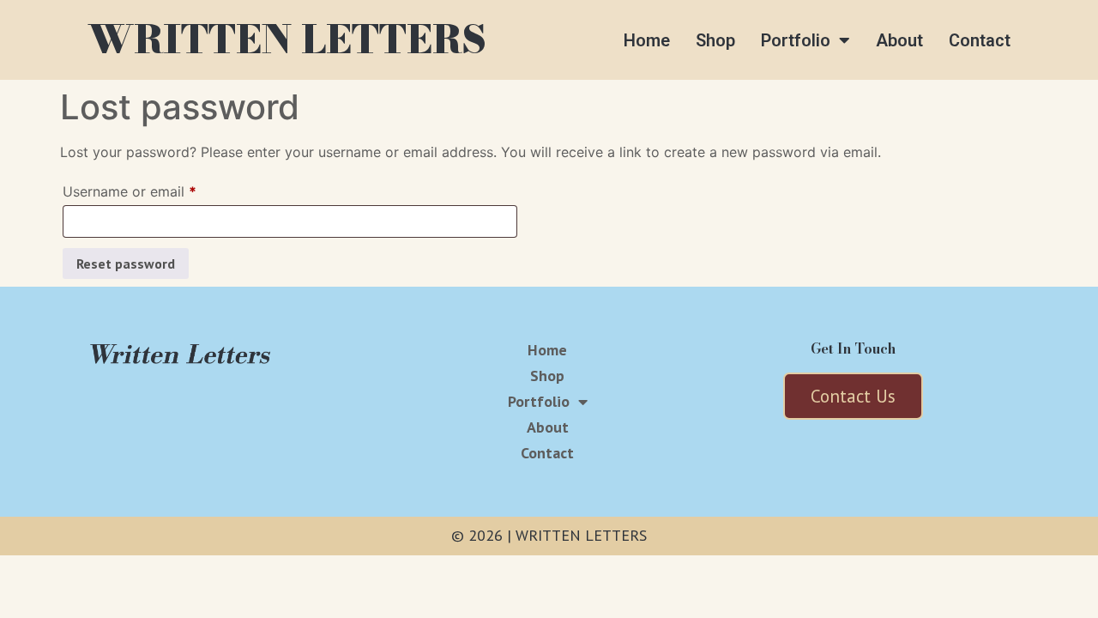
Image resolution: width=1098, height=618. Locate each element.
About (899, 40)
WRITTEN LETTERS (286, 39)
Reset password (125, 263)
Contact (980, 40)
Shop (715, 40)
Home (647, 40)
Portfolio (795, 40)
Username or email (158, 189)
